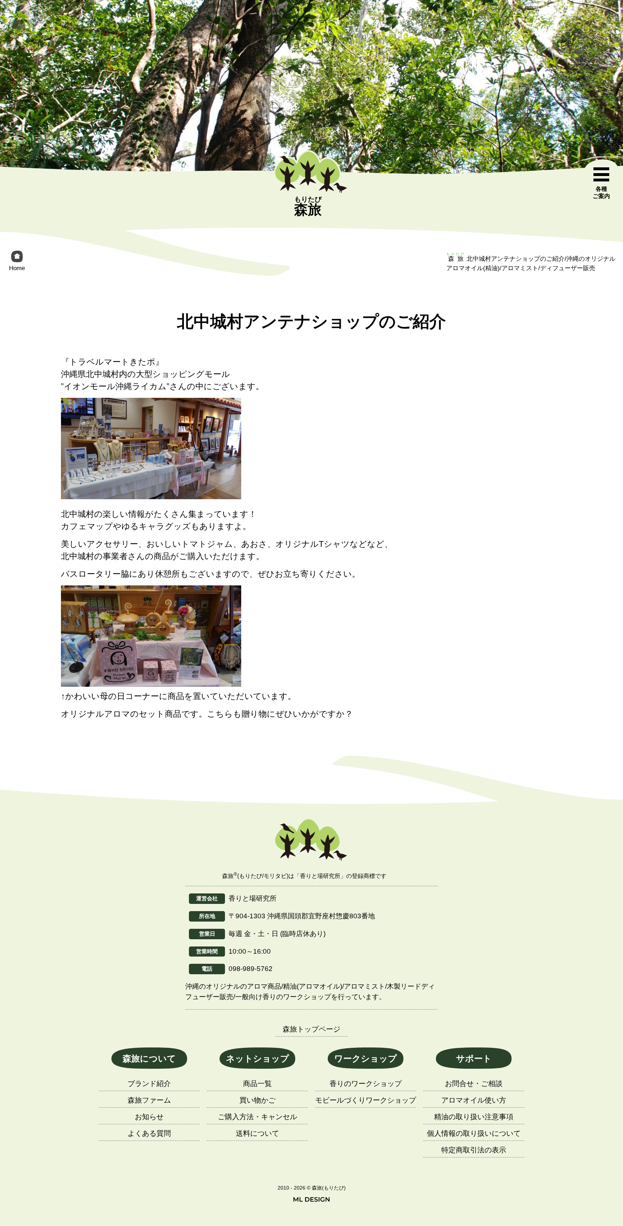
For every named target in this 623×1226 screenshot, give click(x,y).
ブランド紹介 (149, 1083)
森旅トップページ (311, 1029)
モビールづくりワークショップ (365, 1100)
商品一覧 (257, 1083)
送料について (257, 1133)
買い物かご (257, 1100)
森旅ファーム (149, 1100)
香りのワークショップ (366, 1083)
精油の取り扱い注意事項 (473, 1117)
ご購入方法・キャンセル (257, 1117)
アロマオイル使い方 (473, 1100)
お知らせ (149, 1117)
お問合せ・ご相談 (474, 1083)
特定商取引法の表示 (473, 1150)
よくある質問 (149, 1133)
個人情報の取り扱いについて (474, 1133)
